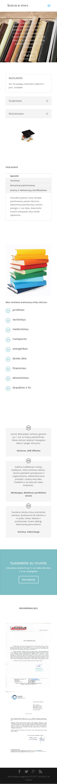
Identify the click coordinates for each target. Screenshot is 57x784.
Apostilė (14, 176)
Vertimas (15, 180)
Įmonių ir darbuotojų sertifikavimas (28, 190)
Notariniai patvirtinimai (22, 185)
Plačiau (28, 55)
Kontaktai (28, 580)
